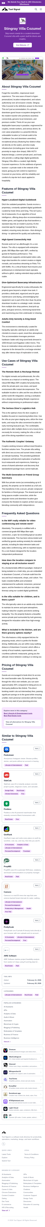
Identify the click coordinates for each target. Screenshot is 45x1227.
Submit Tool (6, 1161)
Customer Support (30, 1195)
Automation (8, 1021)
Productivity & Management (14, 908)
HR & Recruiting (8, 1207)
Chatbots (26, 1189)
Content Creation (8, 1195)
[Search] (36, 9)
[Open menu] (41, 9)
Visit (36, 748)
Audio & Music (9, 1017)
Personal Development (12, 851)
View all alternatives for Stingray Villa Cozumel (20, 723)
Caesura (7, 892)
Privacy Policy (29, 1157)
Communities (28, 1192)
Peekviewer (9, 755)
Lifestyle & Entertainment (13, 765)
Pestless (7, 809)
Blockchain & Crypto (11, 1024)
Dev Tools (5, 1201)
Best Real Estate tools (12, 716)
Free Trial (8, 912)
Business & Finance (11, 1034)
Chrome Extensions (11, 794)
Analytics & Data (22, 844)
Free (22, 794)
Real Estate (20, 790)
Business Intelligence (11, 1038)
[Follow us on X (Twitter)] (3, 1144)
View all (6, 1041)
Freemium (26, 851)
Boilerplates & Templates (13, 1031)
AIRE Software (10, 956)
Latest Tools (6, 1154)
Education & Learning (31, 1204)
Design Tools (9, 790)
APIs (5, 1010)
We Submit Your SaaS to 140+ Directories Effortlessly (24, 3)
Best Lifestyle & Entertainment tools (18, 713)
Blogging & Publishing (12, 1027)
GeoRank (8, 835)
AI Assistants (9, 844)
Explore (4, 1157)
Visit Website (21, 45)
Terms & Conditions (31, 1154)
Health (29, 908)
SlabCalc (8, 781)
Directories (27, 1201)
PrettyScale (9, 927)
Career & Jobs (7, 1189)
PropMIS (7, 866)
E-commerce (6, 1204)
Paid (26, 765)
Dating (4, 1198)
